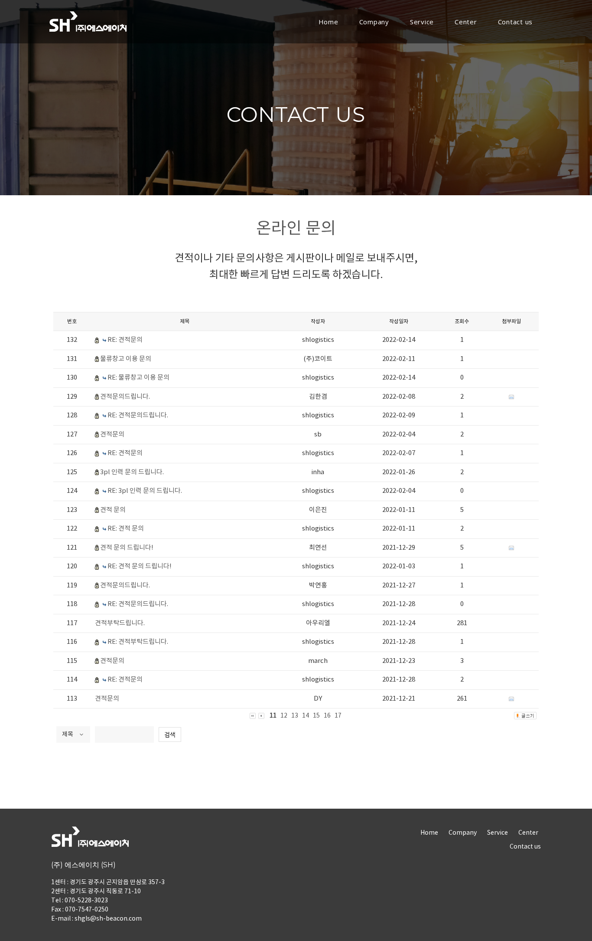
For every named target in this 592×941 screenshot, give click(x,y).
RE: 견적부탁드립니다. (137, 642)
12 (283, 715)
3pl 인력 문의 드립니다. (132, 472)
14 (305, 715)
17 (338, 715)
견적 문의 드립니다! (126, 547)
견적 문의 (113, 510)
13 (294, 715)
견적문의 (112, 434)
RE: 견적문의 (125, 340)
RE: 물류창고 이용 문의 (138, 377)
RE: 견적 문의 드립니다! (139, 566)
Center (466, 21)
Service (422, 21)
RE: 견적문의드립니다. (137, 415)
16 (327, 715)
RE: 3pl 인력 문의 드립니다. (144, 491)
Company (374, 21)
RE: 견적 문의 (125, 528)
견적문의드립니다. (125, 396)
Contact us (515, 21)
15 (316, 715)
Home (328, 21)
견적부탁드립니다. (120, 623)
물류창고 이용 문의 (125, 359)
